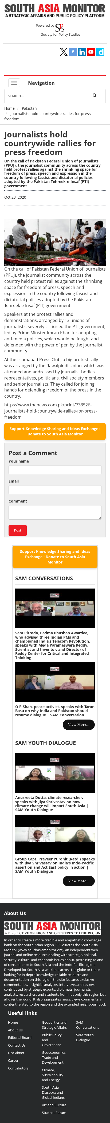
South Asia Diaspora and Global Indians (53, 1092)
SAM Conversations (87, 1025)
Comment (18, 501)
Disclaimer (16, 1052)
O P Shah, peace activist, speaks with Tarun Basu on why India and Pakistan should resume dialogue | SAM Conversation (55, 710)
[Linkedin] (82, 52)
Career (13, 1060)
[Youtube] (91, 52)
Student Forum (54, 1112)
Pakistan (29, 108)
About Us (15, 1030)
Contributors (18, 1068)
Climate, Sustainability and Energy (52, 1075)
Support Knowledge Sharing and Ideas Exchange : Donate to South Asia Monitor (55, 431)
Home (9, 108)
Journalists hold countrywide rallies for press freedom (50, 143)
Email (14, 481)
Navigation (41, 83)
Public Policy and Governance (52, 1039)
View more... (78, 724)
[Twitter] (64, 52)
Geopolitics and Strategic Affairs (54, 1025)
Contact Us (16, 1045)
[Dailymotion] (100, 52)
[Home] (55, 11)
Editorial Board (20, 1037)
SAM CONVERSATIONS (44, 578)
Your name (19, 461)
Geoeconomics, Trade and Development (54, 1057)
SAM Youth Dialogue (45, 742)
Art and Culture (54, 1104)
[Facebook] (73, 52)
